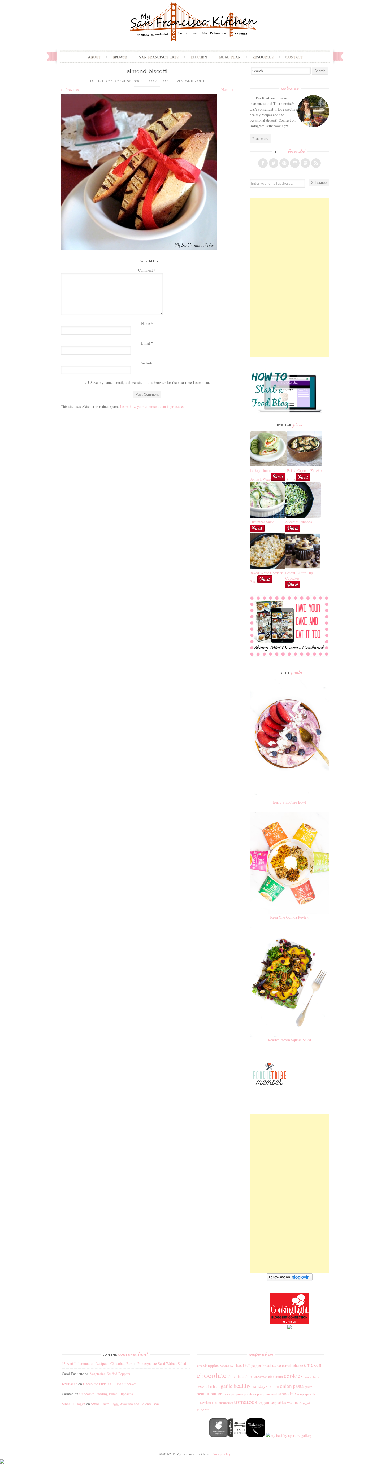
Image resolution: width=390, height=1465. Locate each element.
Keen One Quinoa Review (289, 917)
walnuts (294, 1402)
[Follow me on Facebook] (263, 163)
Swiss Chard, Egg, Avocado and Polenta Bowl (126, 1403)
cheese (298, 1365)
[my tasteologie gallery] (255, 1435)
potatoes (250, 1394)
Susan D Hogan (73, 1403)
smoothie (287, 1393)
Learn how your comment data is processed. (153, 406)
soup (300, 1394)
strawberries (207, 1402)
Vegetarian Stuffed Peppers (110, 1373)
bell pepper (253, 1365)
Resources (263, 56)
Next (227, 89)
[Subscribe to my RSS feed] (316, 163)
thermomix (226, 1403)
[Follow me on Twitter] (273, 163)
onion (286, 1386)
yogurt (306, 1403)
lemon (273, 1386)
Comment (147, 270)
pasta (298, 1386)
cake (276, 1365)
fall (210, 1386)
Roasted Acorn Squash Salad (289, 1039)
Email (147, 343)
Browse (119, 56)
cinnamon (275, 1376)
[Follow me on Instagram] (295, 163)
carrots (287, 1365)
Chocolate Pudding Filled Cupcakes (109, 1383)
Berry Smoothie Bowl (289, 802)
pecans (226, 1394)
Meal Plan (229, 56)
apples (213, 1365)
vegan (263, 1402)
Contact (293, 56)
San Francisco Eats (159, 56)
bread (266, 1365)
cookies (293, 1376)
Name (147, 323)
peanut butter (209, 1393)
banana (224, 1365)
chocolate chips (240, 1376)
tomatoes (245, 1401)
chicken (313, 1364)
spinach (310, 1394)
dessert (202, 1386)
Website (147, 362)
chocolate (212, 1375)
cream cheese (311, 1377)
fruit (216, 1386)
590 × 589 (132, 81)
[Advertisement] (289, 277)
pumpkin (263, 1394)
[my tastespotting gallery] (237, 1435)
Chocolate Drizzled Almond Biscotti (174, 81)
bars (232, 1366)
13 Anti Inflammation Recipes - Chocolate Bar (97, 1363)
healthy (241, 1385)
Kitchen (198, 56)
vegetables (278, 1402)
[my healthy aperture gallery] (288, 1435)
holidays (259, 1386)
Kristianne (69, 1383)
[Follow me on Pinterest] (284, 163)
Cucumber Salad (262, 521)
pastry (308, 1387)
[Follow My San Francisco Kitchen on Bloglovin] (290, 1279)
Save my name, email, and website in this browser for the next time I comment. (150, 382)
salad (274, 1394)
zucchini (204, 1409)
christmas (260, 1377)
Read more (260, 138)
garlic (226, 1386)
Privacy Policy (221, 1454)
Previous (70, 89)
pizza (239, 1394)
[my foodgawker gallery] (218, 1435)
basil (240, 1365)
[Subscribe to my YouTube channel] (305, 163)
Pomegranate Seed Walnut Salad (161, 1363)
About (94, 56)
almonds (202, 1366)
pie (233, 1394)
